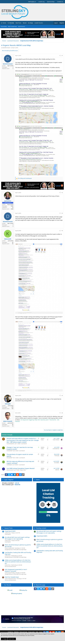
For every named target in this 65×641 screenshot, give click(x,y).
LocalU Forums (39, 23)
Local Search (24, 443)
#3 (62, 213)
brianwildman (56, 448)
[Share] (60, 55)
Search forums (21, 26)
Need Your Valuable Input (12, 577)
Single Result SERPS (10, 531)
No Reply (30, 23)
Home (4, 23)
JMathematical (10, 470)
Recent (24, 23)
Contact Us (60, 1)
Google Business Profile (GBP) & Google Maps (15, 549)
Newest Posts (8, 528)
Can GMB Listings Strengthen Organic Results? (21, 468)
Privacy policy (31, 632)
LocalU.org (41, 1)
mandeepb (9, 464)
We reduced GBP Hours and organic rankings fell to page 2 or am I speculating (17, 538)
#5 (62, 395)
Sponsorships (50, 1)
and (25, 178)
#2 (62, 192)
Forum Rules (4, 26)
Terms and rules (23, 632)
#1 (62, 55)
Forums (12, 23)
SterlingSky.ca (32, 1)
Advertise (16, 632)
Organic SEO (23, 470)
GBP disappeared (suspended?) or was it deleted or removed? (16, 570)
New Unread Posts (12, 26)
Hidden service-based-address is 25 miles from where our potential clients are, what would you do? (18, 561)
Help (37, 632)
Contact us (10, 632)
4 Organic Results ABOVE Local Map (16, 45)
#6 (62, 413)
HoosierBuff (9, 450)
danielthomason (6, 47)
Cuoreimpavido (10, 443)
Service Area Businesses (10, 566)
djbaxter (57, 469)
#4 (62, 230)
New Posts (18, 23)
